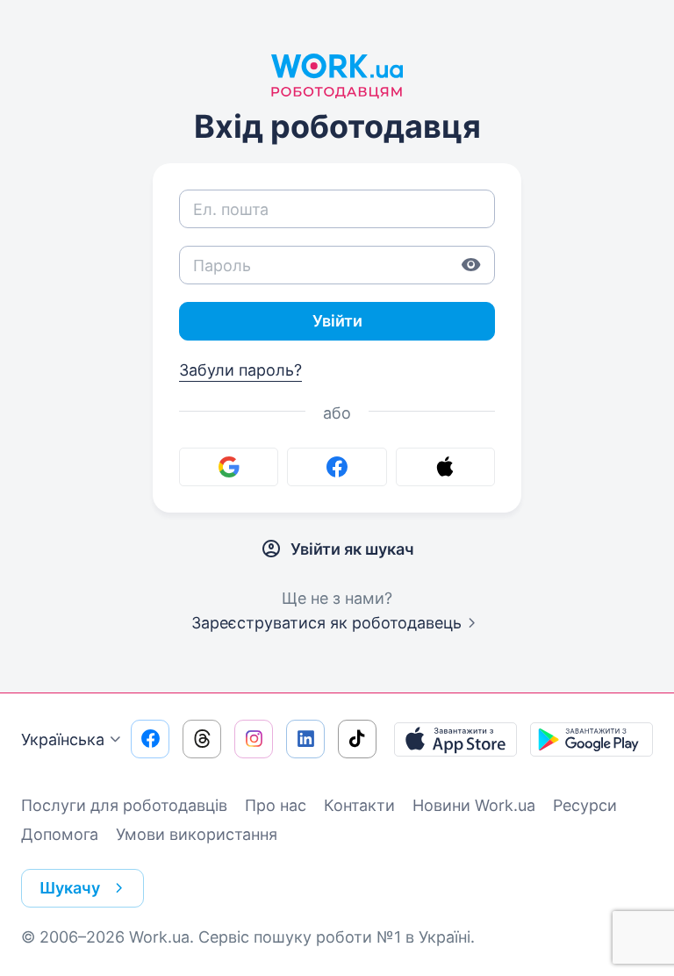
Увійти (337, 321)
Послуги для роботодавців (124, 805)
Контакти (359, 805)
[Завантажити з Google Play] (591, 739)
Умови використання (196, 834)
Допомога (59, 834)
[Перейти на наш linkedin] (305, 739)
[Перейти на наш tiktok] (357, 739)
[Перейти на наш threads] (202, 739)
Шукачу (69, 888)
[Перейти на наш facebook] (150, 739)
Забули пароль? (240, 370)
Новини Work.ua (473, 805)
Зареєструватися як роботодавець (326, 623)
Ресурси (585, 805)
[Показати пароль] (471, 265)
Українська (62, 739)
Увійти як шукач (352, 549)
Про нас (275, 805)
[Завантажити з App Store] (455, 739)
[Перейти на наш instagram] (253, 739)
